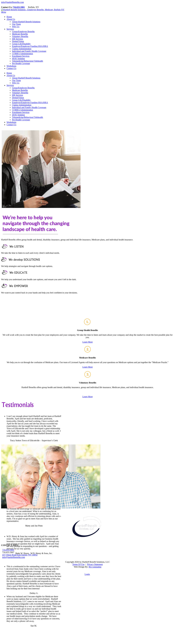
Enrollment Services (20, 112)
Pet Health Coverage (21, 120)
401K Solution (18, 115)
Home (9, 73)
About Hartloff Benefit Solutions (26, 78)
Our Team (16, 80)
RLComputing (95, 567)
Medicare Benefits (20, 90)
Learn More (87, 342)
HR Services (17, 95)
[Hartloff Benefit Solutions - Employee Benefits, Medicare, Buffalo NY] (32, 9)
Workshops (11, 122)
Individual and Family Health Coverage (29, 107)
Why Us (15, 83)
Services (10, 85)
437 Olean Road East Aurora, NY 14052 (19, 555)
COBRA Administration (22, 110)
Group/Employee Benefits (23, 88)
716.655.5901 (19, 7)
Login (87, 574)
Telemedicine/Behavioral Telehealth (27, 117)
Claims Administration (21, 105)
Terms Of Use (78, 564)
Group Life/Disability (21, 100)
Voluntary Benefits (20, 93)
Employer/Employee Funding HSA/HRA (30, 102)
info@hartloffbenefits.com (12, 2)
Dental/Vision (18, 97)
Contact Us (11, 124)
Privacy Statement (95, 564)
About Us (11, 75)
